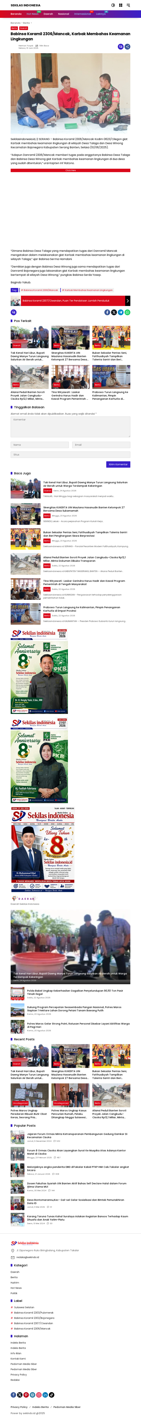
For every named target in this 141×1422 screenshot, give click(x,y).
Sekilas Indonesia (25, 5)
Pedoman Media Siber (24, 1364)
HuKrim (15, 1282)
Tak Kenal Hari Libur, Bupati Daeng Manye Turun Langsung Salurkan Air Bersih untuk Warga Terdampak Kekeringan (30, 356)
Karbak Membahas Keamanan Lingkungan (89, 290)
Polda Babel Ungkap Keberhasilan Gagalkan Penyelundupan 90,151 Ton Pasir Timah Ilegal (75, 992)
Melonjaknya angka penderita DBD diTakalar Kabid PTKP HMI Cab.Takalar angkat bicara (78, 1168)
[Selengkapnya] (70, 898)
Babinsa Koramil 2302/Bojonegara (34, 1318)
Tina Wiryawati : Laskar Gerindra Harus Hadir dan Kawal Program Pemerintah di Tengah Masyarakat (70, 396)
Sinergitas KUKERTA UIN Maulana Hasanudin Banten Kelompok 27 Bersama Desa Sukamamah (69, 356)
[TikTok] (51, 1395)
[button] (113, 5)
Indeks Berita (18, 1342)
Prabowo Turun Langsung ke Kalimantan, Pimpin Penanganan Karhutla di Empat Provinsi (110, 396)
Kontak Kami (18, 1358)
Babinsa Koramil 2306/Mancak (41, 290)
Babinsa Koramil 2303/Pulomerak (33, 1312)
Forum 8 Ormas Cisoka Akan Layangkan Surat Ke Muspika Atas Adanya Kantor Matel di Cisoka (76, 1152)
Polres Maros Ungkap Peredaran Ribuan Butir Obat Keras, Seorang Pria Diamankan (29, 1114)
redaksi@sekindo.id (28, 1257)
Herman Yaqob (26, 46)
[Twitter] (114, 312)
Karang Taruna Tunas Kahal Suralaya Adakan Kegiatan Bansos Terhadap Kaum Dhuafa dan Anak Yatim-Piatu (77, 1218)
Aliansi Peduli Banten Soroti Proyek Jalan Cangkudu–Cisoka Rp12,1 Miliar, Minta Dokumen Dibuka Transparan (29, 396)
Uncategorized (20, 1103)
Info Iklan (16, 1353)
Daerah (23, 28)
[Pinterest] (26, 1395)
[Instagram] (39, 1395)
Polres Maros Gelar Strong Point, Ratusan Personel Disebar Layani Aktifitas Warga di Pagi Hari (78, 1025)
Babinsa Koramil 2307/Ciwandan (33, 1323)
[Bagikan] (127, 47)
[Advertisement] (70, 209)
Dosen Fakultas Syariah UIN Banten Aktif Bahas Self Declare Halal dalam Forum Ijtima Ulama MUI (76, 1185)
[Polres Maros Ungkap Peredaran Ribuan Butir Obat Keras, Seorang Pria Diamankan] (30, 1095)
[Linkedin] (45, 1395)
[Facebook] (107, 312)
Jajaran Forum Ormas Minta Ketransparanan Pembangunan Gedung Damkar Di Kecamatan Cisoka (77, 1135)
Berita (14, 28)
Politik (14, 1293)
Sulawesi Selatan (24, 1307)
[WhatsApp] (127, 312)
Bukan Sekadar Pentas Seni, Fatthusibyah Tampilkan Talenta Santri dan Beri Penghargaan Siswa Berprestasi (109, 356)
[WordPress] (32, 1395)
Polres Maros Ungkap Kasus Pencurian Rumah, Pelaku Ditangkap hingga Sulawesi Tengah (68, 1114)
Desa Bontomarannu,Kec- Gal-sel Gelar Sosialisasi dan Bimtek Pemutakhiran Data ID (75, 1201)
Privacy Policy (19, 1374)
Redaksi (15, 1380)
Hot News (16, 1288)
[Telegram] (121, 312)
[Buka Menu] (121, 5)
